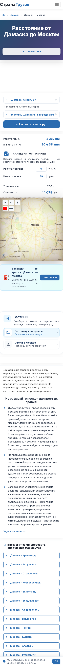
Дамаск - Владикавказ (24, 600)
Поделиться (34, 51)
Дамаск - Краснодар (23, 555)
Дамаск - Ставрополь (24, 573)
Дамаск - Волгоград (23, 591)
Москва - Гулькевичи (23, 654)
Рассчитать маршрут (33, 124)
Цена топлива (12, 176)
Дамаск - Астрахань (23, 564)
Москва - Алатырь (21, 645)
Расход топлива (13, 168)
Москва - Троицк (20, 627)
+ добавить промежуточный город (21, 106)
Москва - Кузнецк (21, 636)
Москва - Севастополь (24, 609)
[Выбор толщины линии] (11, 208)
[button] (31, 344)
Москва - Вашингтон (23, 618)
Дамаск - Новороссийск (25, 582)
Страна (14, 4)
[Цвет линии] (5, 208)
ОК (56, 661)
